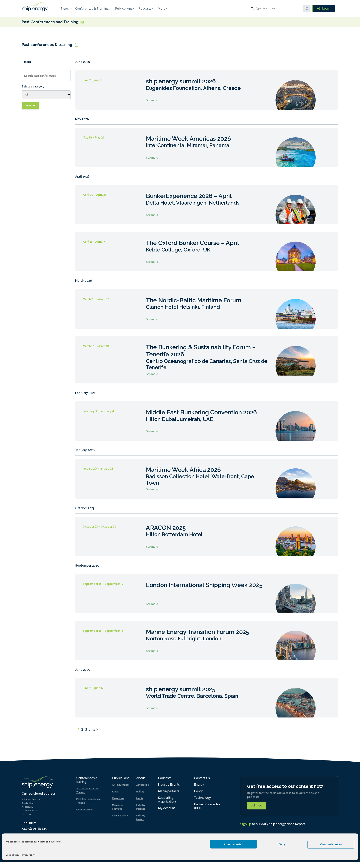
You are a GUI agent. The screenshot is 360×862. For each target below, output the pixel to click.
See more (206, 90)
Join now (256, 805)
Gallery (140, 791)
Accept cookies (233, 844)
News (65, 8)
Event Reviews (84, 809)
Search (30, 105)
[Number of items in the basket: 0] (306, 8)
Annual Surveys (120, 815)
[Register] (323, 8)
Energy (199, 784)
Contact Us (202, 778)
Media (139, 798)
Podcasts (145, 8)
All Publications (121, 785)
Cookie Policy (12, 854)
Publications (123, 8)
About (140, 778)
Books (115, 791)
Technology (202, 798)
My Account (166, 808)
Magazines (118, 798)
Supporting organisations (167, 799)
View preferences (331, 844)
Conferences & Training (92, 8)
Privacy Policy (27, 854)
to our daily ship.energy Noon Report (272, 824)
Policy (198, 791)
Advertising (142, 785)
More (161, 8)
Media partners (168, 791)
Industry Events (169, 784)
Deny (282, 844)
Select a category (33, 86)
